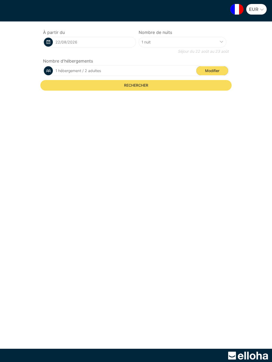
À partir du (54, 32)
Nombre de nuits (155, 32)
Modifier (212, 70)
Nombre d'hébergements (68, 61)
